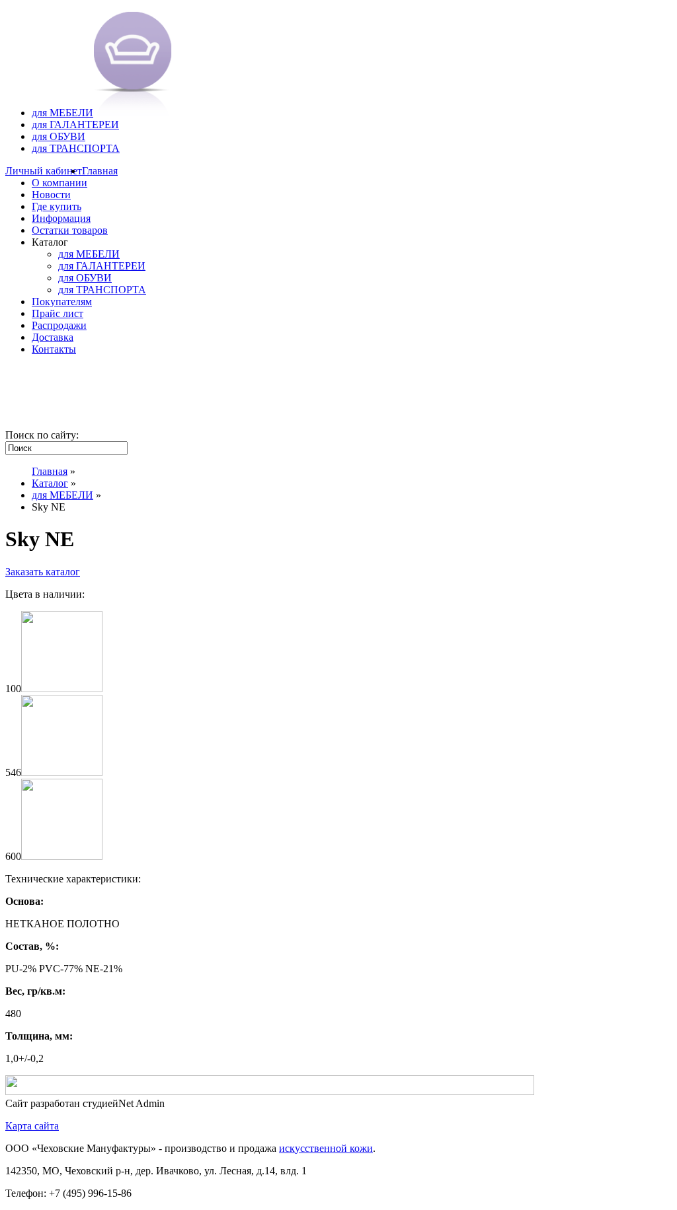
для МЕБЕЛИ (62, 112)
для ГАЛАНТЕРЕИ (75, 124)
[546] (61, 772)
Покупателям (62, 301)
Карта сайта (32, 1125)
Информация (61, 218)
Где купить (56, 206)
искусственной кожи (326, 1148)
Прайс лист (57, 313)
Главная (100, 170)
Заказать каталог (42, 571)
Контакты (54, 349)
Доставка (52, 337)
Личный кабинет (43, 170)
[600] (61, 856)
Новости (51, 194)
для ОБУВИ (58, 136)
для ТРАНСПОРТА (76, 148)
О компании (59, 182)
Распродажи (59, 325)
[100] (61, 688)
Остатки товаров (70, 230)
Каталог (50, 483)
